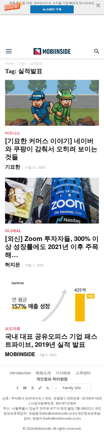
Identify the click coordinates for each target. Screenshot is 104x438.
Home (9, 63)
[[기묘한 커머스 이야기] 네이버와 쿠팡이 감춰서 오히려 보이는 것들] (52, 103)
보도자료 (12, 328)
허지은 (12, 264)
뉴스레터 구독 (52, 9)
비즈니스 (12, 133)
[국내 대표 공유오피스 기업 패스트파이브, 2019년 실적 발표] (52, 298)
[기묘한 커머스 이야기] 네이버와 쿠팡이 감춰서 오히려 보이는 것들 (51, 148)
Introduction (20, 372)
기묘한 (12, 166)
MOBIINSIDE (20, 354)
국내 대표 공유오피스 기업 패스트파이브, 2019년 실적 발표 (51, 340)
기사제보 (63, 372)
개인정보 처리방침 (52, 379)
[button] (52, 7)
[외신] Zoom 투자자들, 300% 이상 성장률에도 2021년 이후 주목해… (52, 246)
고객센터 (83, 372)
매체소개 (43, 372)
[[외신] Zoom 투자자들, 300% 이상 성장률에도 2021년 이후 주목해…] (52, 201)
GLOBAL (13, 230)
